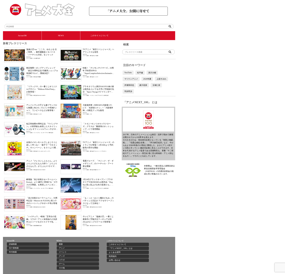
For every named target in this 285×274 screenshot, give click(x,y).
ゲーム (62, 264)
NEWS (61, 35)
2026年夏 (147, 79)
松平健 (140, 73)
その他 (62, 268)
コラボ (62, 260)
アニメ (62, 248)
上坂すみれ (161, 79)
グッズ (62, 256)
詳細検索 (13, 244)
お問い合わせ (114, 260)
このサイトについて (99, 35)
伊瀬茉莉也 (129, 85)
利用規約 (113, 256)
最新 (61, 244)
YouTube (128, 72)
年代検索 (13, 252)
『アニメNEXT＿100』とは (120, 248)
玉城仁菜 (156, 85)
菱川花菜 (143, 85)
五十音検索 (14, 248)
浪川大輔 (152, 73)
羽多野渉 (128, 91)
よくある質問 (114, 252)
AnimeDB (22, 35)
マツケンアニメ (131, 79)
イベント (63, 252)
